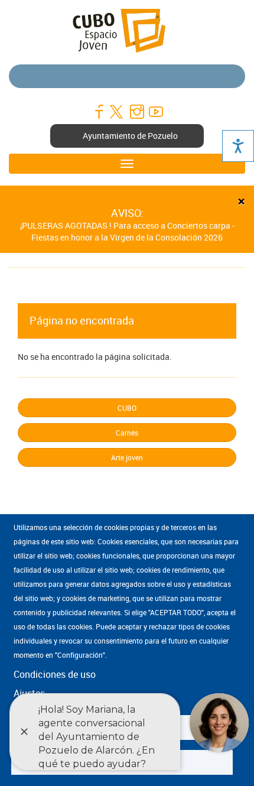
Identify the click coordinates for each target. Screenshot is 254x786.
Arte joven (127, 457)
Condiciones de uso (55, 674)
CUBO (127, 408)
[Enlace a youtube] (155, 111)
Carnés (127, 432)
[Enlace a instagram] (136, 111)
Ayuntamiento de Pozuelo (130, 135)
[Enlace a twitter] (117, 111)
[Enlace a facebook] (98, 111)
